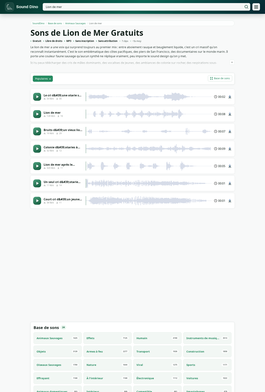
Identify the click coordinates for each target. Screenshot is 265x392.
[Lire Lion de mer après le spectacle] (37, 166)
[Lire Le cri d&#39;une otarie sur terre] (37, 97)
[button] (220, 78)
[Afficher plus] (232, 62)
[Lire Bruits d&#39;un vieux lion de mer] (37, 131)
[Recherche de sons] (246, 7)
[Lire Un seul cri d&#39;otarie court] (37, 183)
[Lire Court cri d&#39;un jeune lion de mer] (37, 201)
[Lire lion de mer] (37, 114)
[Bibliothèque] (256, 6)
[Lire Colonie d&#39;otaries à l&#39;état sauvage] (37, 149)
